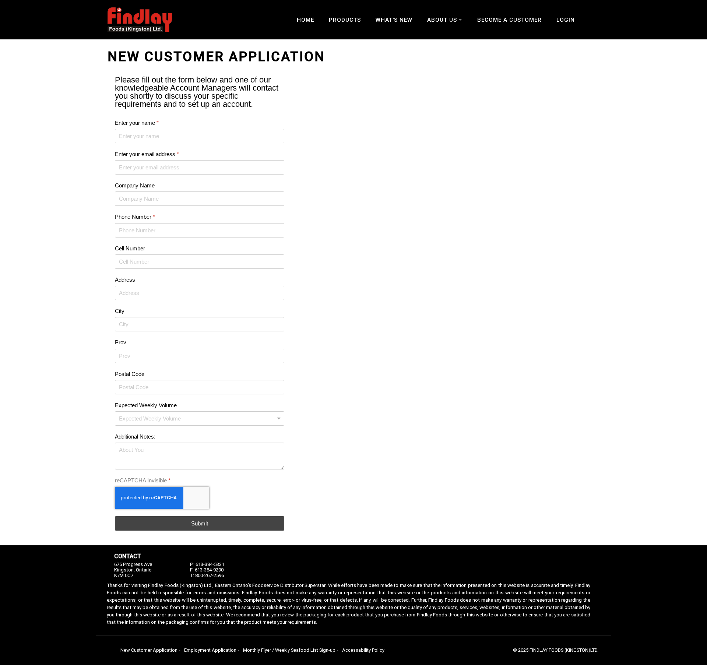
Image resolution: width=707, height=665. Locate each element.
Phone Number (135, 217)
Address (125, 280)
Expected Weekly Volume (146, 405)
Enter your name (137, 123)
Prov (120, 342)
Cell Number (130, 248)
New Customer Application (148, 650)
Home (305, 20)
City (119, 311)
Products (345, 20)
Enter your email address (147, 154)
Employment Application (210, 650)
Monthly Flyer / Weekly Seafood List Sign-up (289, 650)
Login (565, 20)
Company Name (135, 185)
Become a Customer (509, 20)
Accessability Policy (363, 650)
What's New (394, 20)
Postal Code (129, 374)
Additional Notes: (135, 436)
